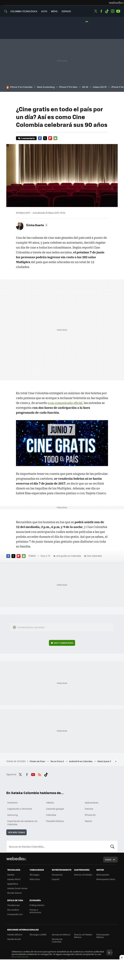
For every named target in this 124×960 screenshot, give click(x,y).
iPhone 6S (90, 814)
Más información (20, 956)
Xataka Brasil (14, 939)
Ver (63, 642)
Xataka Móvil (13, 879)
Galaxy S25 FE (100, 86)
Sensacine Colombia (57, 940)
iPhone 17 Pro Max (68, 86)
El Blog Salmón (37, 905)
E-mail (55, 138)
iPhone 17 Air (117, 86)
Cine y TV (45, 555)
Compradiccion (15, 914)
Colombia (51, 814)
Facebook (101, 11)
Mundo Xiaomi (14, 892)
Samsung (12, 814)
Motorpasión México (102, 936)
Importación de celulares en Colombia (22, 822)
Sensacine (57, 874)
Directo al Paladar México (83, 936)
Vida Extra (35, 879)
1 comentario (28, 138)
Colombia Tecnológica (23, 11)
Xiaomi (88, 821)
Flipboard (50, 138)
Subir (108, 859)
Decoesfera (13, 909)
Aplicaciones (91, 802)
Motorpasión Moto (105, 879)
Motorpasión (102, 874)
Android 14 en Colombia (81, 761)
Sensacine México (61, 934)
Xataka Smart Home (17, 888)
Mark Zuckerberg (46, 86)
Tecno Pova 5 (57, 761)
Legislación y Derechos (19, 808)
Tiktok (107, 11)
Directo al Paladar (83, 874)
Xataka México (14, 934)
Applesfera (12, 883)
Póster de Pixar (38, 761)
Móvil (54, 11)
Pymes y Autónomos (35, 911)
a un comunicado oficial (65, 403)
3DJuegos (34, 874)
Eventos (89, 808)
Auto (44, 11)
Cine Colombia (94, 555)
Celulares (12, 802)
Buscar (112, 846)
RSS (39, 774)
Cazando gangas (55, 808)
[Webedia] (116, 3)
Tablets (50, 802)
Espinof (55, 879)
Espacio (66, 11)
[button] (36, 225)
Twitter (96, 11)
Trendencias (13, 905)
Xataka (10, 874)
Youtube (118, 11)
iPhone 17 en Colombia (21, 86)
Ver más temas (16, 832)
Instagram (112, 11)
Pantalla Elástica (55, 821)
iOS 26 (85, 86)
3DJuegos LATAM (38, 934)
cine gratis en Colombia (68, 555)
